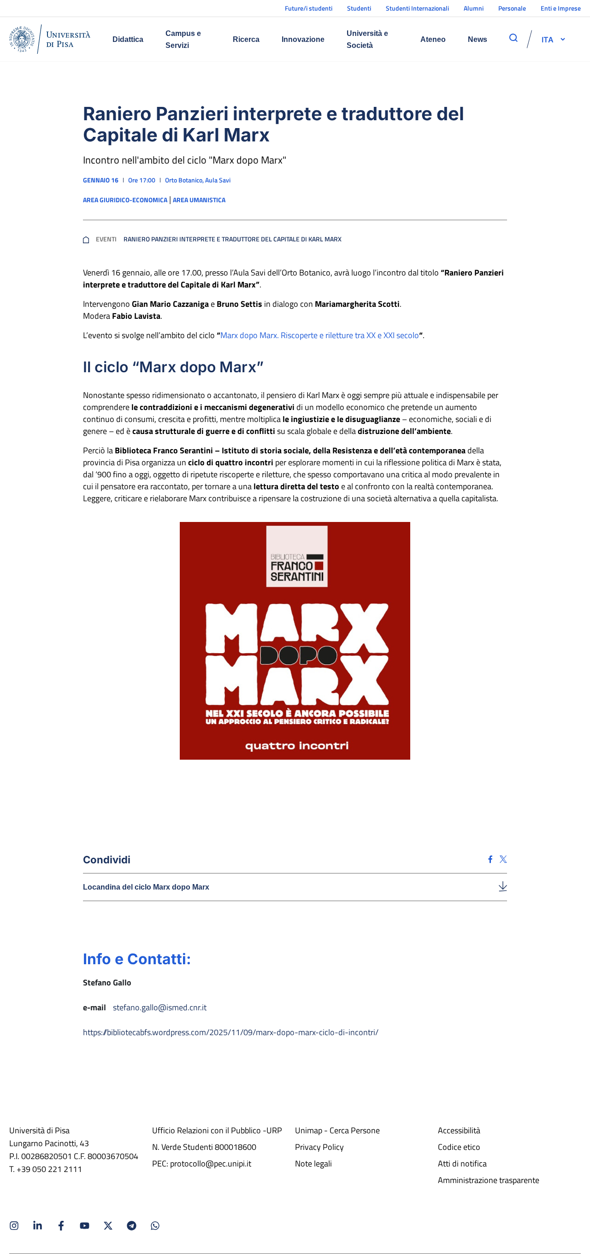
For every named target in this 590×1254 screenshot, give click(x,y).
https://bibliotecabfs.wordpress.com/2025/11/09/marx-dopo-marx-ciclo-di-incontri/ (230, 1032)
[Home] (49, 39)
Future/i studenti (308, 8)
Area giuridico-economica (125, 200)
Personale (512, 8)
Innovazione (303, 39)
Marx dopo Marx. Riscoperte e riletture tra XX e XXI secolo (319, 335)
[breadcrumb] (86, 239)
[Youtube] (84, 1226)
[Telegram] (131, 1226)
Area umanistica (199, 200)
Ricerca (246, 39)
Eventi (106, 239)
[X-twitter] (108, 1226)
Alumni (474, 8)
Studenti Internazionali (417, 8)
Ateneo (433, 39)
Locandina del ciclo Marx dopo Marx (146, 887)
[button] (547, 39)
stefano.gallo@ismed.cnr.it (159, 1007)
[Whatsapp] (155, 1226)
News (477, 39)
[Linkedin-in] (37, 1226)
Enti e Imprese (561, 8)
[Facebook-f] (61, 1226)
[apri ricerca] (513, 38)
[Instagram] (14, 1226)
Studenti (359, 8)
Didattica (127, 39)
